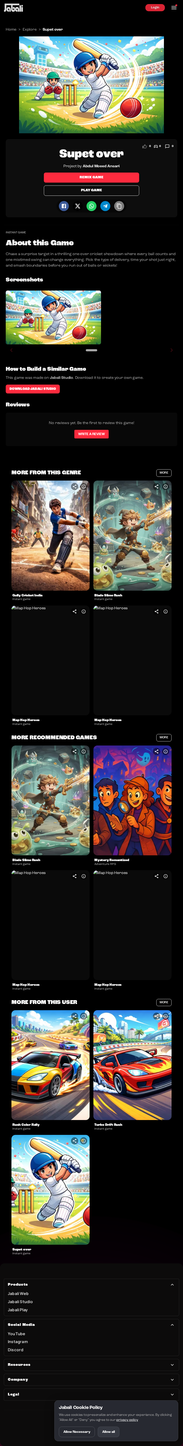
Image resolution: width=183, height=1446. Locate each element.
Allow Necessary (76, 1432)
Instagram (18, 1341)
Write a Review (91, 434)
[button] (50, 535)
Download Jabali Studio (33, 389)
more (164, 472)
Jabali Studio (20, 1301)
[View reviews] (167, 146)
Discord (15, 1349)
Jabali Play (18, 1309)
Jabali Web (18, 1293)
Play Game (91, 190)
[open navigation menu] (174, 7)
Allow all (108, 1432)
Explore (30, 30)
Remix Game (91, 177)
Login (155, 7)
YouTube (16, 1333)
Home (11, 30)
